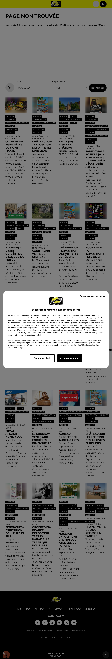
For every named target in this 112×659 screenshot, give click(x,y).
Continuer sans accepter (92, 296)
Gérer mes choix (42, 358)
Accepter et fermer (69, 358)
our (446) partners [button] (20, 315)
